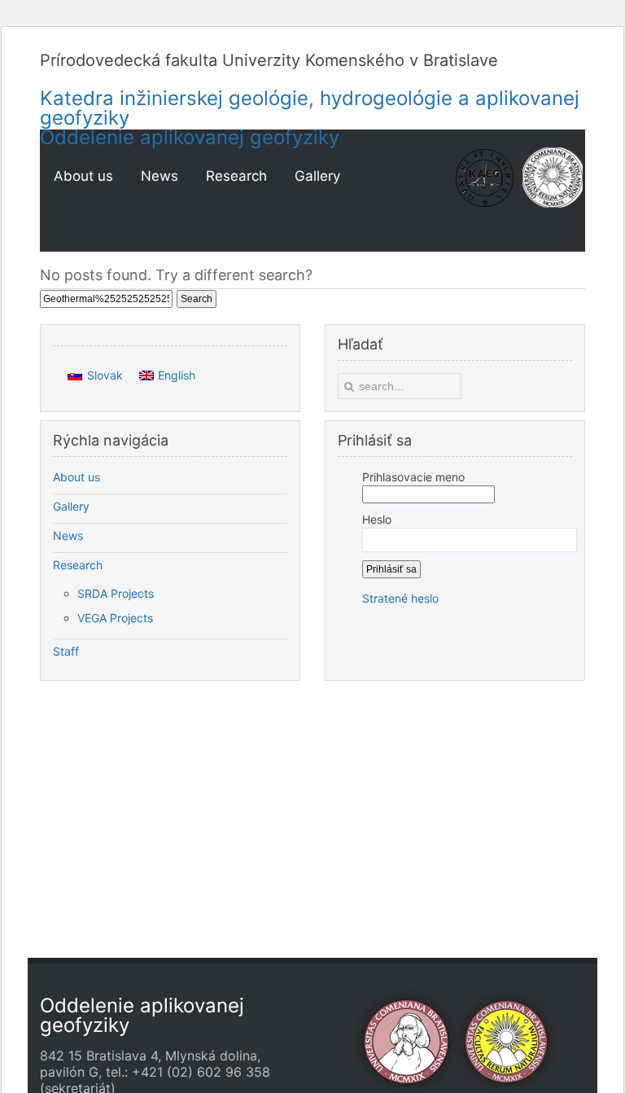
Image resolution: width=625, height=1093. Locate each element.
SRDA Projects (115, 593)
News (68, 535)
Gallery (71, 506)
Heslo (376, 519)
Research (78, 565)
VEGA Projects (115, 618)
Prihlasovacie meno (413, 477)
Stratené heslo (400, 598)
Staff (66, 651)
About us (76, 477)
